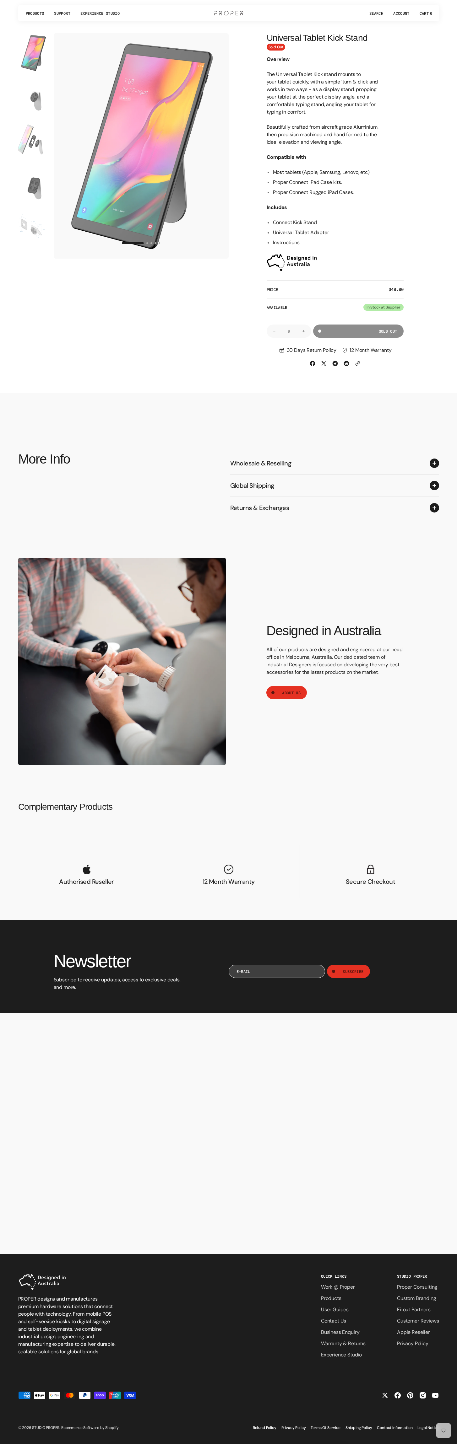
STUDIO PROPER (45, 1427)
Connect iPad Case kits (315, 182)
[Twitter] (324, 363)
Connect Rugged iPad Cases (321, 192)
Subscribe (353, 971)
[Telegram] (335, 363)
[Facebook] (312, 363)
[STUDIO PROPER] (228, 13)
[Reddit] (346, 363)
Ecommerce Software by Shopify (89, 1427)
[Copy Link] (358, 363)
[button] (376, 13)
